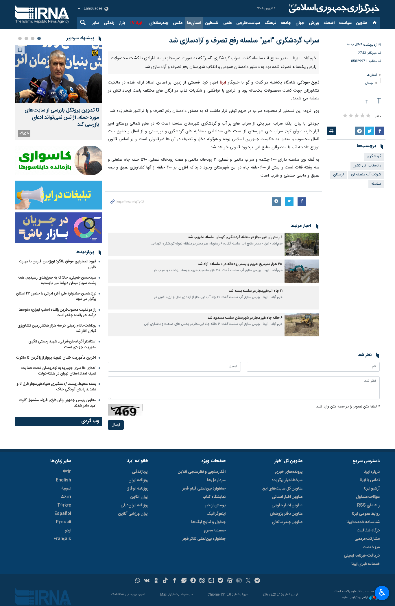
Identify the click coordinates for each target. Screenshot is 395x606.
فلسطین (212, 23)
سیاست (345, 23)
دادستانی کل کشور (367, 166)
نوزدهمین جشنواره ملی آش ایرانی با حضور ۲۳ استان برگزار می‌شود (56, 296)
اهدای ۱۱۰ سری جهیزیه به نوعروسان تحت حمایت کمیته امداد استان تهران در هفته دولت (58, 371)
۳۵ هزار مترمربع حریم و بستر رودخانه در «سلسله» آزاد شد (240, 423)
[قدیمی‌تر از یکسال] (302, 402)
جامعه (286, 23)
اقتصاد (329, 23)
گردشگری (374, 156)
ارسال (116, 583)
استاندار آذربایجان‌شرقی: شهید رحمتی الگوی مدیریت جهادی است (62, 344)
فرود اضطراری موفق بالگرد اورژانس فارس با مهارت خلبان (57, 264)
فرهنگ (270, 23)
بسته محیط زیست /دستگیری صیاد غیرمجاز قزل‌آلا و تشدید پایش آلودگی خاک (56, 387)
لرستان (369, 83)
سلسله (376, 184)
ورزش (314, 23)
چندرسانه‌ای (158, 23)
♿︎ (382, 592)
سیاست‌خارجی (248, 23)
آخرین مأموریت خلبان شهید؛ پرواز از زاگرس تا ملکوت (56, 358)
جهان (300, 23)
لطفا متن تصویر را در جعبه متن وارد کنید (348, 565)
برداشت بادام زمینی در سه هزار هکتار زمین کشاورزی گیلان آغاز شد (56, 328)
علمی (227, 23)
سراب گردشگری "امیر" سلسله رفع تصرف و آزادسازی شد (244, 41)
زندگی (109, 23)
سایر (95, 23)
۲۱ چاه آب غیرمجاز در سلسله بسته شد (256, 450)
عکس (177, 23)
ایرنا (333, 8)
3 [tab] (26, 38)
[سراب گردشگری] (213, 130)
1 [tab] (39, 38)
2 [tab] (32, 38)
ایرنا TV (135, 23)
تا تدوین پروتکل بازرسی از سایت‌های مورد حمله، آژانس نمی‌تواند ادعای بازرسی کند (62, 117)
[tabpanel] (58, 92)
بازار (122, 23)
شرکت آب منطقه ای (366, 175)
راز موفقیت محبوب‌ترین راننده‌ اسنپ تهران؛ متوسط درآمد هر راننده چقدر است (57, 312)
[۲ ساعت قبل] (58, 74)
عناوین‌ (361, 23)
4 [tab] (20, 38)
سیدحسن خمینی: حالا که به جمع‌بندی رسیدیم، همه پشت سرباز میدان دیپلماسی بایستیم (57, 280)
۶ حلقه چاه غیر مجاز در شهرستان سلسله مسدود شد (245, 476)
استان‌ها (194, 23)
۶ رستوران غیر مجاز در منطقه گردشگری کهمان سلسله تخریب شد (235, 396)
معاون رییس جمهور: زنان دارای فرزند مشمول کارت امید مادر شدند (57, 403)
